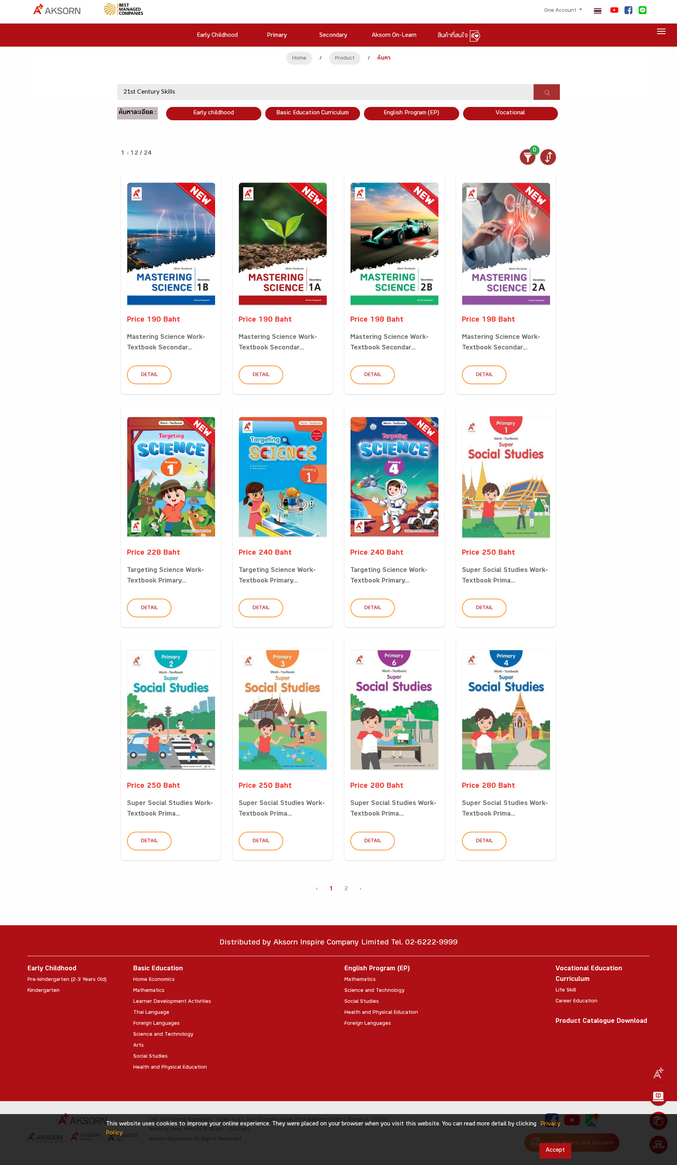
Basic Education (158, 969)
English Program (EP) (411, 113)
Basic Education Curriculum (312, 113)
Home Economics (154, 980)
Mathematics (149, 991)
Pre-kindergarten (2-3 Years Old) (67, 980)
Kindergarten (43, 991)
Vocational (510, 113)
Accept (555, 1150)
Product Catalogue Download (601, 1022)
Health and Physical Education (170, 1068)
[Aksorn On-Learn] (659, 1097)
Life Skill (566, 990)
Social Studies (150, 1057)
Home (299, 58)
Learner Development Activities (172, 1002)
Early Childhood (51, 969)
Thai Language (151, 1013)
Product (345, 58)
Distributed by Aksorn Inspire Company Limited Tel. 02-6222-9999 (338, 943)
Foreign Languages (156, 1024)
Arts (138, 1046)
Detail (149, 375)
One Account (561, 11)
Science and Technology (163, 1035)
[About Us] (659, 1073)
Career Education (576, 1001)
